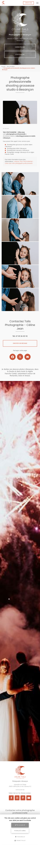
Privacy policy (21, 840)
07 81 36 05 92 (20, 54)
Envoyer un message (20, 343)
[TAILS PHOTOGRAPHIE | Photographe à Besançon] (3, 3)
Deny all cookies (20, 830)
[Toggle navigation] (37, 3)
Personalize (21, 836)
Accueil (3, 66)
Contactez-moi (28, 3)
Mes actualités (11, 66)
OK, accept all (20, 825)
